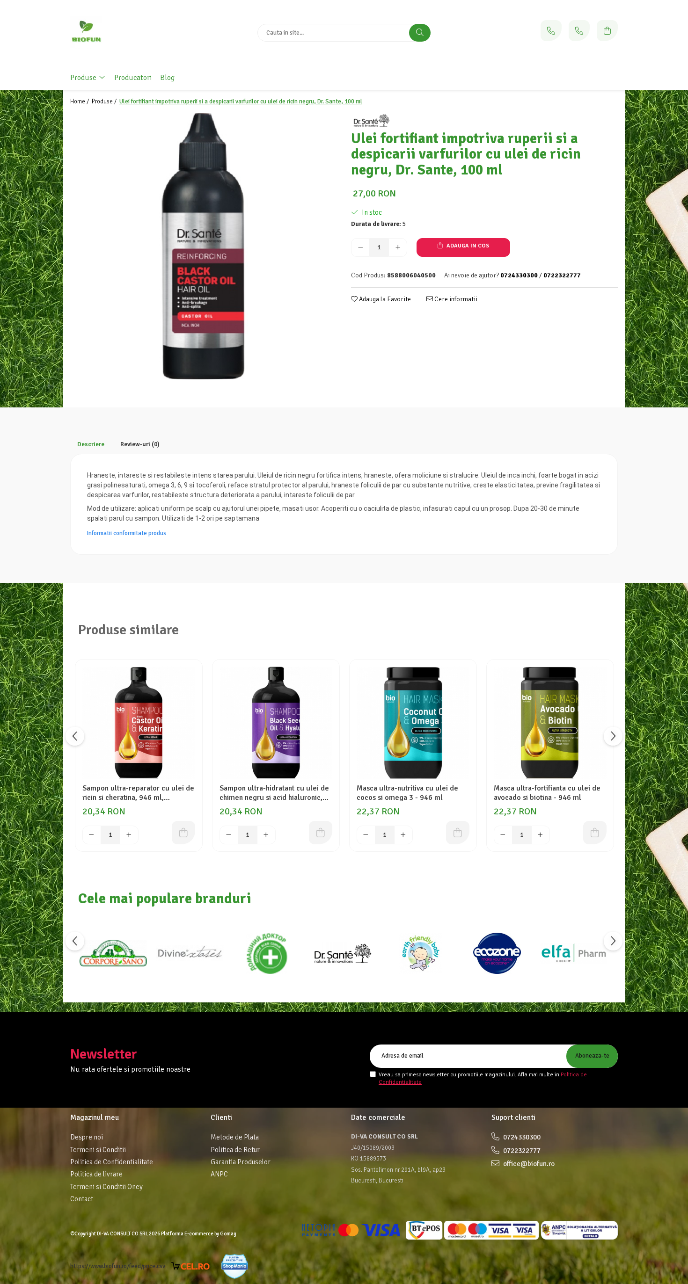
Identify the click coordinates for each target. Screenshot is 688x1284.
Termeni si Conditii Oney (106, 1186)
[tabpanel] (203, 246)
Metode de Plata (235, 1137)
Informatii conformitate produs (126, 533)
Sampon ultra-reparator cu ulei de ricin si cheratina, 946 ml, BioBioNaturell (138, 793)
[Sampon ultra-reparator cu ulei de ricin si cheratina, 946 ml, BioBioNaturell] (138, 723)
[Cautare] (420, 33)
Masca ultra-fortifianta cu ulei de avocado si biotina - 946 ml (547, 793)
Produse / (105, 101)
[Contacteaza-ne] (551, 30)
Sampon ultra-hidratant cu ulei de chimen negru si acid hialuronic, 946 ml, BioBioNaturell (274, 793)
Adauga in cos (467, 245)
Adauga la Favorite (384, 299)
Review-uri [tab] (140, 444)
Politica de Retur (235, 1150)
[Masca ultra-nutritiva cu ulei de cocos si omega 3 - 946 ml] (413, 723)
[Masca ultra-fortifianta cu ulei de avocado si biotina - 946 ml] (550, 723)
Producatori (133, 77)
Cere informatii (455, 299)
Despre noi (86, 1137)
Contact (81, 1199)
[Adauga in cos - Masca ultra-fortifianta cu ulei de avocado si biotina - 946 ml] (595, 832)
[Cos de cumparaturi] (607, 30)
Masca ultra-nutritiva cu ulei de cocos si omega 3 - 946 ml (407, 793)
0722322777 (521, 1150)
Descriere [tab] (90, 444)
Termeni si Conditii (98, 1150)
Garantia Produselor (241, 1162)
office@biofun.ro (528, 1164)
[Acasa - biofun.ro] (128, 32)
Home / (80, 101)
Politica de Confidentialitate (111, 1162)
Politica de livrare (96, 1174)
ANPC (219, 1174)
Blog (167, 77)
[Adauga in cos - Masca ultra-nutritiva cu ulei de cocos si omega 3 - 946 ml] (457, 832)
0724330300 (521, 1137)
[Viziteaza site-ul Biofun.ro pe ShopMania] (235, 1266)
